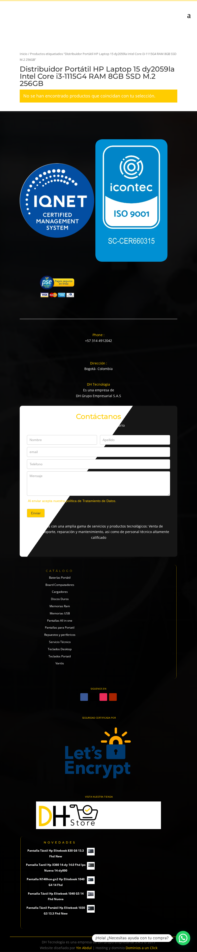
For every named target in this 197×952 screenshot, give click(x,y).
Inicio (23, 54)
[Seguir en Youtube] (113, 697)
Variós (59, 663)
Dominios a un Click (141, 948)
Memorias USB (60, 613)
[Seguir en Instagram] (103, 697)
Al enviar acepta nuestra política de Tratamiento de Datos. (72, 501)
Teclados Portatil (60, 656)
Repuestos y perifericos (59, 635)
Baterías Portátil (60, 578)
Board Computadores (59, 585)
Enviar (36, 513)
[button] (183, 938)
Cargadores (60, 592)
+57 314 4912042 (98, 340)
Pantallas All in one (59, 620)
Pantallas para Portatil (59, 627)
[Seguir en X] (94, 697)
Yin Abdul (84, 948)
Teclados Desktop (60, 649)
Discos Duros (60, 599)
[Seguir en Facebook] (84, 697)
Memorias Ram (59, 606)
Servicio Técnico (60, 642)
